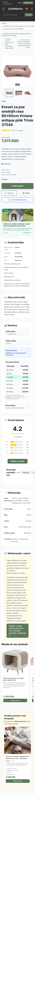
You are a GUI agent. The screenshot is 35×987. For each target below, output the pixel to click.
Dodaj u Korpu (17, 186)
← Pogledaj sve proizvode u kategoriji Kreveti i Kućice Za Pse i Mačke (16, 34)
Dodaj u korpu (15, 700)
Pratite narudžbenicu (7, 3)
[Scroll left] (3, 93)
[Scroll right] (31, 93)
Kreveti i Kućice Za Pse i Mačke (13, 29)
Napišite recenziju (17, 461)
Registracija (28, 3)
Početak (4, 23)
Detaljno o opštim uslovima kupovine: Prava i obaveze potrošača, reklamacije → (17, 630)
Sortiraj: (18, 472)
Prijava (20, 3)
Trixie (4, 101)
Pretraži (28, 15)
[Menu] (3, 9)
